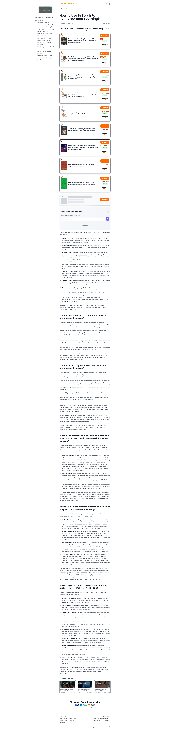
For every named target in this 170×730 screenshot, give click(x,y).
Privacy (88, 727)
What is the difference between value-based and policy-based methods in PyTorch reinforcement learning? (45, 40)
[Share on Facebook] (76, 705)
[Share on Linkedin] (81, 705)
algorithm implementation (69, 301)
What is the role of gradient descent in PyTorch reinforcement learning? (45, 31)
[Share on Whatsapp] (86, 705)
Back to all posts (65, 9)
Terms (83, 727)
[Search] (106, 4)
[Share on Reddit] (89, 705)
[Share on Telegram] (84, 705)
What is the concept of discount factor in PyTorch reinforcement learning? (45, 25)
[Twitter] (109, 727)
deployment (77, 602)
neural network (82, 255)
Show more (39, 20)
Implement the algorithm (69, 271)
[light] (109, 4)
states (64, 389)
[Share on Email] (94, 705)
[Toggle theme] (108, 212)
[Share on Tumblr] (92, 705)
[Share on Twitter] (78, 705)
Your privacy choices (96, 727)
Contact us (105, 727)
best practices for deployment (81, 667)
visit (104, 238)
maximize (62, 359)
